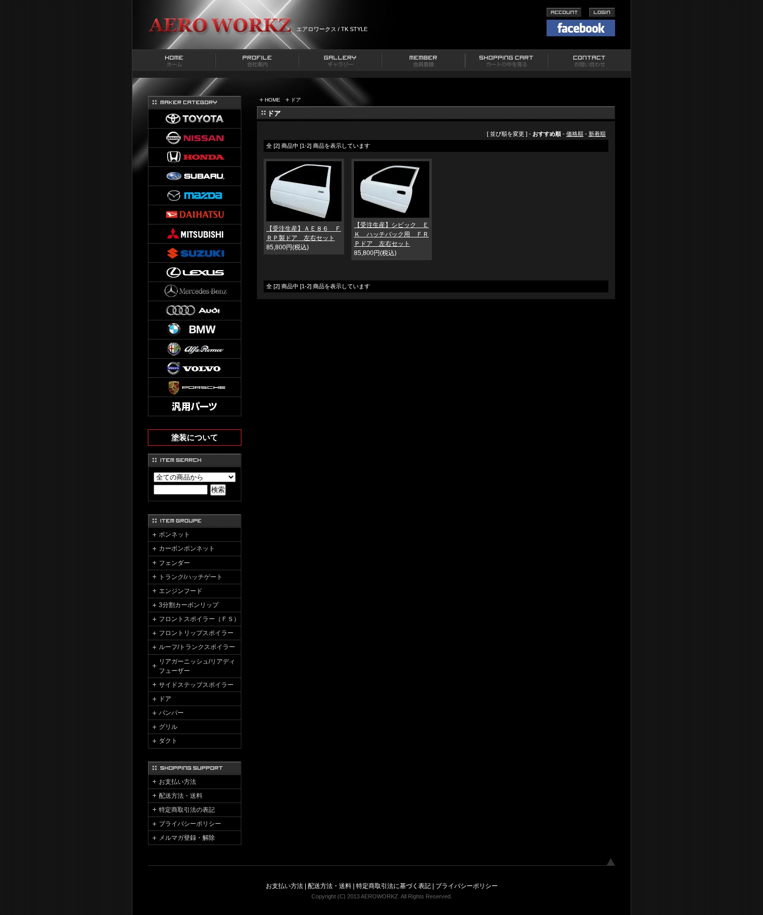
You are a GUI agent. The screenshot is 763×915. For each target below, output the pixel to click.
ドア (296, 100)
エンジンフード (180, 591)
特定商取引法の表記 (187, 809)
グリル (168, 726)
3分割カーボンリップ (189, 605)
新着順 (597, 134)
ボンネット (174, 534)
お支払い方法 (177, 781)
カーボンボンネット (187, 548)
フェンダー (174, 563)
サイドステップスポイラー (196, 684)
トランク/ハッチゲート (191, 577)
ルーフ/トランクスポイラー (197, 647)
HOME (272, 100)
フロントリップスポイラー (196, 633)
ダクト (168, 740)
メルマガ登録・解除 (187, 837)
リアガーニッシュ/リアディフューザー (197, 666)
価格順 (574, 134)
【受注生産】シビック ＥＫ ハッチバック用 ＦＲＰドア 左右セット (391, 234)
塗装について (194, 437)
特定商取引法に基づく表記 (393, 886)
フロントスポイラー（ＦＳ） (199, 619)
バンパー (171, 712)
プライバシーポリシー (190, 823)
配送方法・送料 (180, 795)
